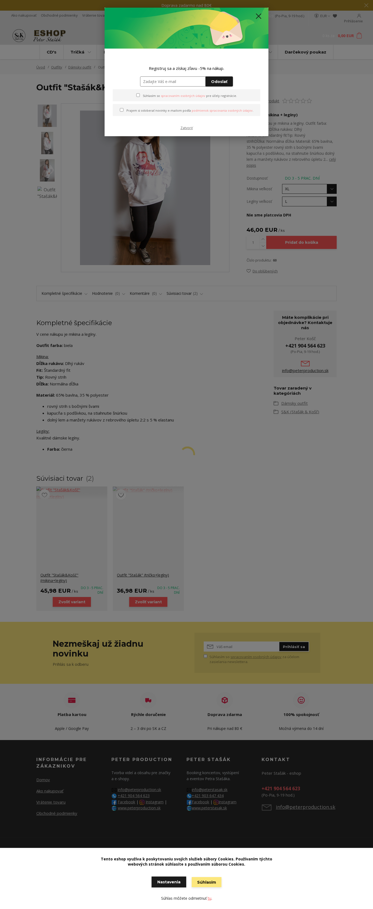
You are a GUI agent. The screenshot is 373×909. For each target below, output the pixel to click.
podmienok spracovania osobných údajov (222, 110)
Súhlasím (206, 882)
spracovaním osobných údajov (183, 96)
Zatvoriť (186, 128)
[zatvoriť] (258, 16)
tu (209, 898)
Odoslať (219, 81)
